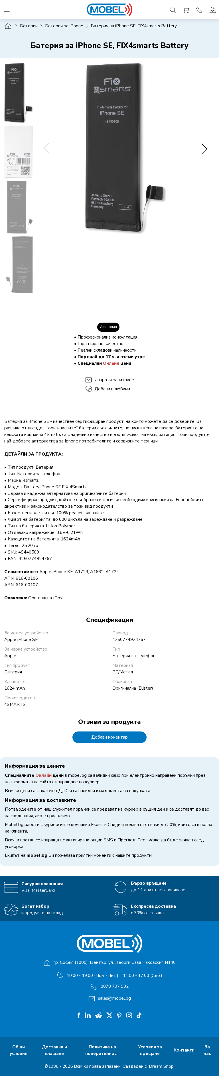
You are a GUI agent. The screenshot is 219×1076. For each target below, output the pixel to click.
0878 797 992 (115, 986)
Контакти (185, 1050)
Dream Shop (161, 1066)
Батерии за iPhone (64, 26)
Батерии (29, 26)
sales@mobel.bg (114, 998)
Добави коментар (109, 737)
